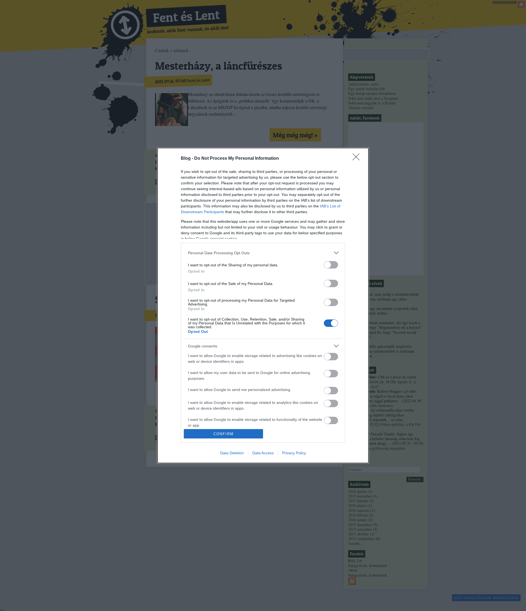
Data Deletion (232, 453)
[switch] (331, 265)
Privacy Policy (294, 453)
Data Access (263, 453)
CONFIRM (223, 434)
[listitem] (263, 253)
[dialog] (263, 305)
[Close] (358, 158)
